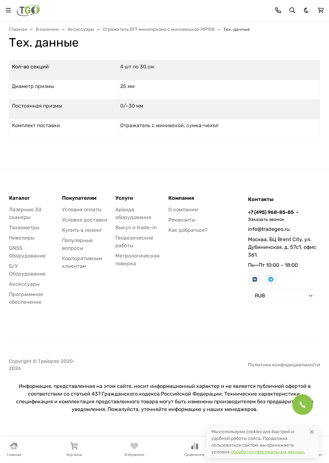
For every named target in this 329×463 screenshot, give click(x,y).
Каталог (19, 198)
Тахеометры (24, 227)
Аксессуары (24, 284)
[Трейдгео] (28, 9)
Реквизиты (181, 220)
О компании (183, 209)
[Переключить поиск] (292, 10)
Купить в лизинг (82, 230)
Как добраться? (188, 230)
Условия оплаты (82, 209)
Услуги (124, 198)
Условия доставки (84, 220)
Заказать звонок (266, 219)
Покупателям (79, 198)
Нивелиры (21, 238)
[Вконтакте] (255, 279)
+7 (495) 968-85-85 (271, 212)
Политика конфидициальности (284, 365)
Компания (181, 198)
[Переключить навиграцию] (8, 10)
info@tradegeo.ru (269, 229)
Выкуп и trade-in (136, 227)
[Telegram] (271, 279)
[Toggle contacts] (278, 10)
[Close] (312, 431)
